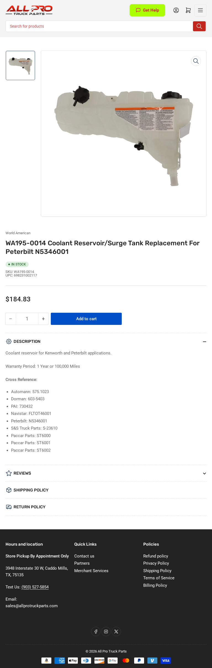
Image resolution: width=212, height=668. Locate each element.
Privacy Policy (156, 563)
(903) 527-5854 (35, 587)
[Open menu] (200, 10)
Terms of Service (158, 577)
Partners (82, 563)
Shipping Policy (157, 570)
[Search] (199, 26)
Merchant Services (91, 570)
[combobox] (106, 26)
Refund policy (155, 556)
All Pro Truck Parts (112, 651)
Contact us (84, 556)
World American (18, 233)
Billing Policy (155, 585)
